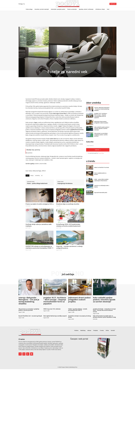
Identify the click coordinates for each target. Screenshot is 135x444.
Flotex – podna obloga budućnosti (37, 183)
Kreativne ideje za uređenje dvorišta (67, 204)
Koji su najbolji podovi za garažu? (100, 173)
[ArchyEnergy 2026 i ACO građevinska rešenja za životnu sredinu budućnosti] (70, 216)
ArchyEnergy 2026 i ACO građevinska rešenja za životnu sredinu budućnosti (68, 225)
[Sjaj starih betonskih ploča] (89, 192)
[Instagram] (23, 354)
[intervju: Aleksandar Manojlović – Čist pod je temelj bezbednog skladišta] (89, 109)
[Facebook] (20, 354)
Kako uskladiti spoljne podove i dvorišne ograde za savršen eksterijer (101, 128)
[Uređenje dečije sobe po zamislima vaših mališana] (39, 216)
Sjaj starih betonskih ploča (100, 192)
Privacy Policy (101, 153)
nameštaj (37, 175)
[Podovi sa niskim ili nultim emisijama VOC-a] (39, 195)
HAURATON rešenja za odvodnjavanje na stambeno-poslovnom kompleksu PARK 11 (39, 247)
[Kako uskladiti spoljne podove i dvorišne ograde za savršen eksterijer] (89, 128)
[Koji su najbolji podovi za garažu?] (89, 173)
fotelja (32, 175)
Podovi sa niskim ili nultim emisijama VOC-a (39, 204)
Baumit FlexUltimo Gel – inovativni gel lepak (30, 316)
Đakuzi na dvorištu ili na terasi (101, 167)
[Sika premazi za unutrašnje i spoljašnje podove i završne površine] (89, 134)
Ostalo (67, 67)
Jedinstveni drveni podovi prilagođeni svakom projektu (101, 122)
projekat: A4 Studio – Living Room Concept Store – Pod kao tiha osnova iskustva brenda (104, 310)
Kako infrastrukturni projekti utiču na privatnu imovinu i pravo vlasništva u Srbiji (104, 316)
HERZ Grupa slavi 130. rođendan (52, 309)
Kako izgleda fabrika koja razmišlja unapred (55, 316)
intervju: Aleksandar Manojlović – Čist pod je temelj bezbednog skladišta (101, 109)
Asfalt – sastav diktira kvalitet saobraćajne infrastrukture (101, 180)
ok (41, 175)
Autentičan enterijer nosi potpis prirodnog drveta (79, 316)
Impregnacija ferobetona (64, 183)
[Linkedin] (27, 354)
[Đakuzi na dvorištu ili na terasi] (89, 167)
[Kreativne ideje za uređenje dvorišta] (70, 195)
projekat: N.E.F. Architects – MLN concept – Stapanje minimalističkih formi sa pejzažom (101, 115)
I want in (97, 149)
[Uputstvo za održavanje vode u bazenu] (89, 186)
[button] (22, 3)
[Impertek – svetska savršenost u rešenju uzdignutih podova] (70, 238)
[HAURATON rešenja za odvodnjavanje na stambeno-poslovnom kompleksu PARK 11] (39, 238)
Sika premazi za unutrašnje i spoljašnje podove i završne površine (101, 135)
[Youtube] (31, 354)
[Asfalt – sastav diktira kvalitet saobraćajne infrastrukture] (89, 180)
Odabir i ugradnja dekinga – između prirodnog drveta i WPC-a (77, 309)
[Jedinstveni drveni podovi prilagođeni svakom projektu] (89, 122)
